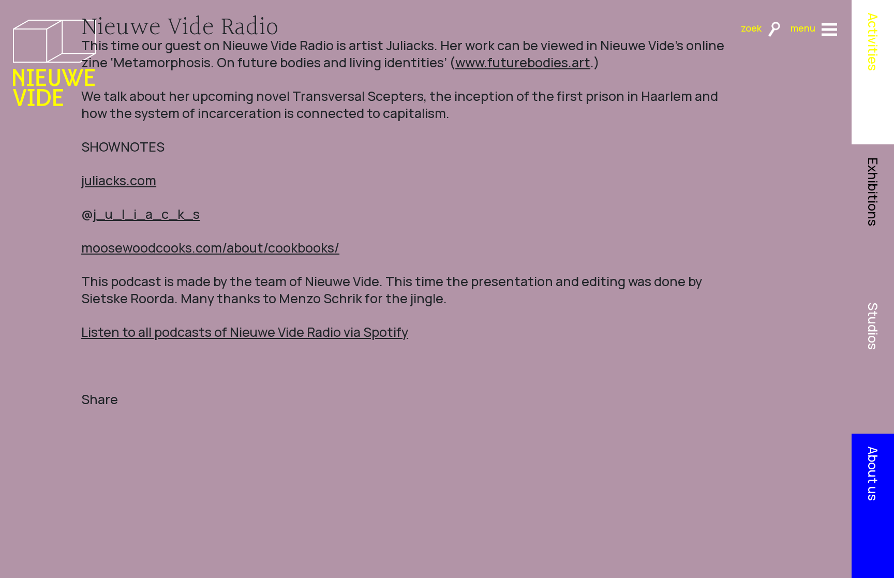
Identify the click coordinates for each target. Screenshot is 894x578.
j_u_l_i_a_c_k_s (146, 214)
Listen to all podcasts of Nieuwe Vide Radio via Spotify (244, 332)
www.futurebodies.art (522, 62)
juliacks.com (118, 180)
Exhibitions (873, 191)
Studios (873, 326)
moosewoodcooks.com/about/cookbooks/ (210, 248)
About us (873, 474)
